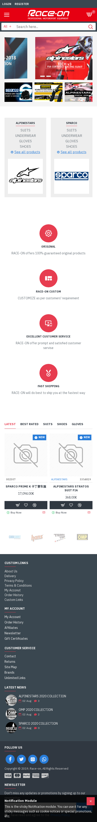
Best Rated (29, 424)
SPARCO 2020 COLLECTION (38, 723)
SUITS (48, 424)
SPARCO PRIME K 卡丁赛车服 (26, 486)
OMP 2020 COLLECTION (36, 710)
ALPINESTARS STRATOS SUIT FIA (71, 488)
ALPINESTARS (25, 123)
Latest (10, 424)
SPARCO (71, 123)
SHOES (62, 424)
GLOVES (77, 424)
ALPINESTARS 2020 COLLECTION (42, 696)
